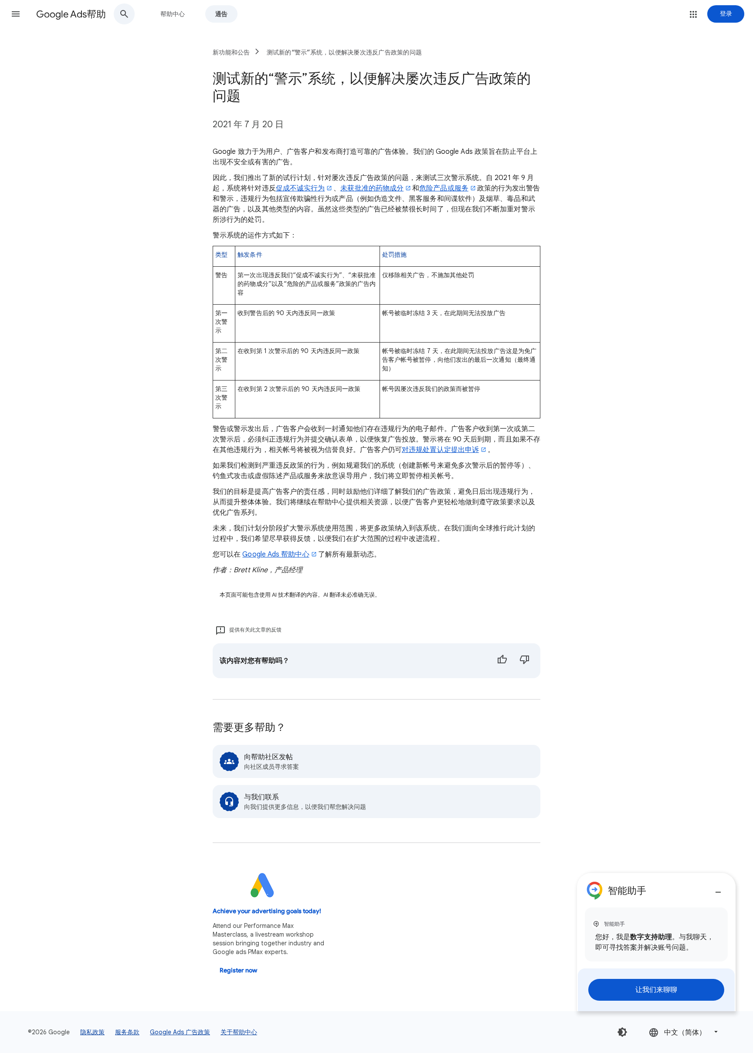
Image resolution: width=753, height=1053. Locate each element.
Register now (238, 970)
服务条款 (127, 1032)
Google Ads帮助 (71, 14)
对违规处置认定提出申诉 (440, 449)
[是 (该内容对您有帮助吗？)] (502, 661)
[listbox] (684, 1032)
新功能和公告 (231, 52)
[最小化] (718, 888)
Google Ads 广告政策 (180, 1032)
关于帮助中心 (238, 1032)
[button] (15, 13)
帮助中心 (172, 14)
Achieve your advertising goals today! (267, 911)
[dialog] (656, 942)
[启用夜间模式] (622, 1032)
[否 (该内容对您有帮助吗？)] (524, 661)
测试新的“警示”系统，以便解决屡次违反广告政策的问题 (344, 52)
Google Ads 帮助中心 (275, 554)
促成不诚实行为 (300, 188)
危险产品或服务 (443, 188)
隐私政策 (92, 1032)
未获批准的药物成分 (372, 188)
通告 (221, 14)
